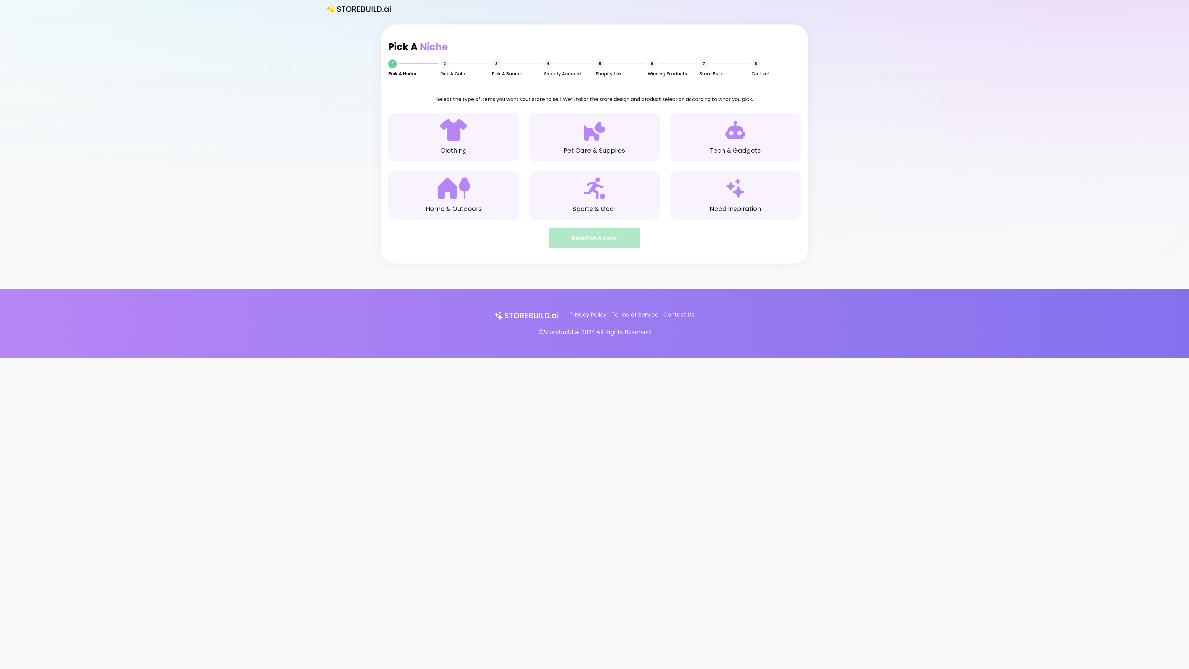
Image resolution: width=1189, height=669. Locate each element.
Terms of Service (635, 314)
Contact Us (679, 314)
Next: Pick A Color (594, 238)
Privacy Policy (588, 314)
